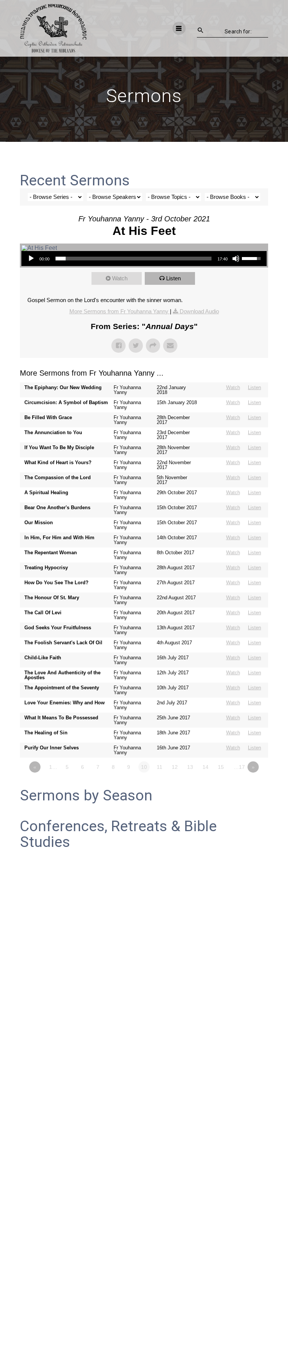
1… (53, 767)
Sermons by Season (86, 795)
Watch (120, 278)
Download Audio (199, 311)
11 (159, 767)
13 (190, 767)
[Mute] (236, 258)
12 (175, 767)
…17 (239, 767)
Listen (173, 278)
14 (205, 767)
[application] (143, 258)
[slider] (133, 258)
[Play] (31, 258)
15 (221, 767)
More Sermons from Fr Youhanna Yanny (119, 311)
